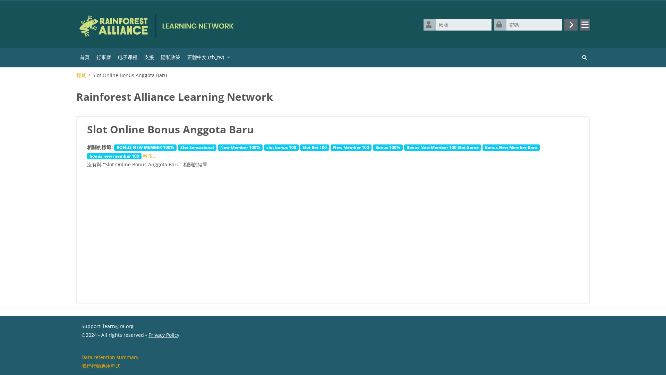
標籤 (81, 75)
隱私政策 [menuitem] (170, 57)
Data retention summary (110, 357)
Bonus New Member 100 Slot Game (443, 147)
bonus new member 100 (114, 156)
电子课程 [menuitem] (127, 57)
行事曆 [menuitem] (103, 57)
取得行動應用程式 (101, 365)
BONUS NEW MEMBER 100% (145, 147)
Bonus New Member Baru (511, 147)
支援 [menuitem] (149, 57)
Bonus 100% (387, 147)
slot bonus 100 (281, 147)
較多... (150, 155)
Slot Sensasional (197, 147)
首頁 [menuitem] (84, 57)
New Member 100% (240, 147)
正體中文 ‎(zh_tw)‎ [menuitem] (205, 57)
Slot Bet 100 (314, 147)
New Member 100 (351, 147)
